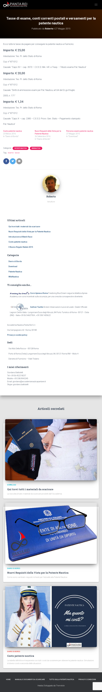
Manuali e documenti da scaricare (30, 679)
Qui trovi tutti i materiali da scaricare (24, 226)
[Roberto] (51, 183)
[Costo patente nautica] (51, 616)
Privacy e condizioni (87, 679)
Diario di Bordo (15, 261)
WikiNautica (36, 148)
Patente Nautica (20, 148)
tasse (17, 153)
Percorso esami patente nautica (79, 131)
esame (11, 153)
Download (12, 266)
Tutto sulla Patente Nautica (61, 679)
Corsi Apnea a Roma (39, 293)
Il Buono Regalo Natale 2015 (20, 247)
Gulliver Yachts (36, 307)
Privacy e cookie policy (17, 335)
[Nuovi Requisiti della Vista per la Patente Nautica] (51, 533)
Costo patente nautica (12, 131)
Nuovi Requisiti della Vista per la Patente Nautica (29, 232)
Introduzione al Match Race (20, 237)
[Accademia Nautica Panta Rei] (16, 4)
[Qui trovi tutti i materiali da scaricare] (51, 450)
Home (8, 679)
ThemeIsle (60, 686)
